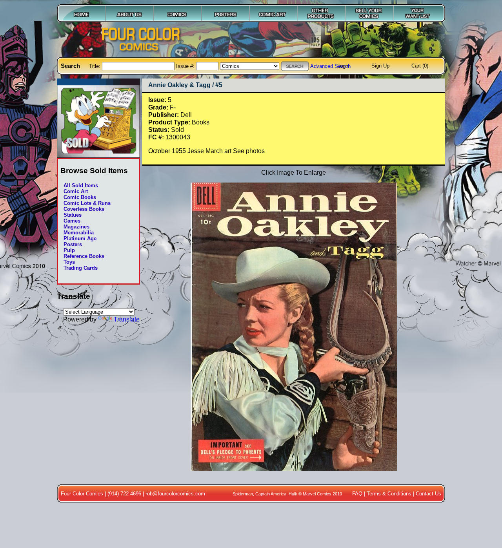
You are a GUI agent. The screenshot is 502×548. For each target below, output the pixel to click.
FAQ (357, 494)
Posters (73, 244)
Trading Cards (81, 268)
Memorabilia (79, 233)
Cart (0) (419, 66)
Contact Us (428, 494)
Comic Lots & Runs (87, 203)
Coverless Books (84, 209)
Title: (95, 66)
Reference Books (84, 256)
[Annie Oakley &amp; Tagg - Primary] (293, 475)
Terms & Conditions (389, 494)
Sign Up (380, 66)
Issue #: (186, 66)
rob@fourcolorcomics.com (175, 494)
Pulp (69, 250)
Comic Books (80, 197)
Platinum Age (80, 238)
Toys (69, 262)
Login (343, 66)
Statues (73, 215)
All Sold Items (81, 185)
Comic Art (76, 191)
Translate (127, 319)
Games (72, 221)
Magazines (76, 227)
